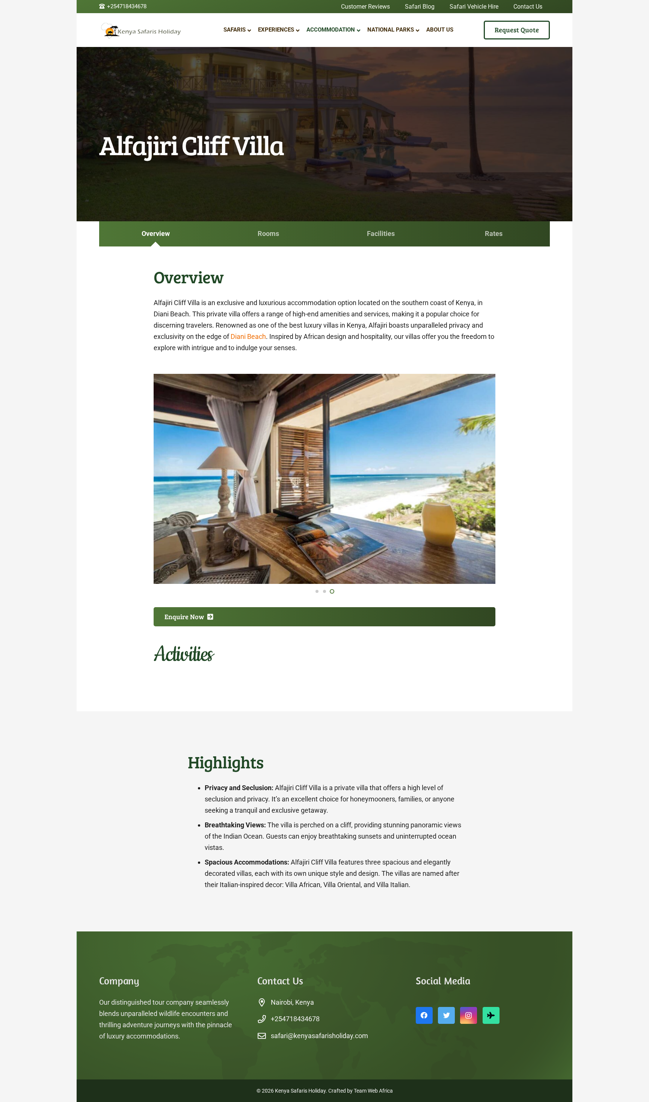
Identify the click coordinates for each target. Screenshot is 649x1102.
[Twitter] (446, 1015)
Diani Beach (248, 336)
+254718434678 (295, 1019)
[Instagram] (468, 1015)
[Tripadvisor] (491, 1015)
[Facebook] (424, 1015)
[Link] (146, 30)
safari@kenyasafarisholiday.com (319, 1036)
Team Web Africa (373, 1091)
